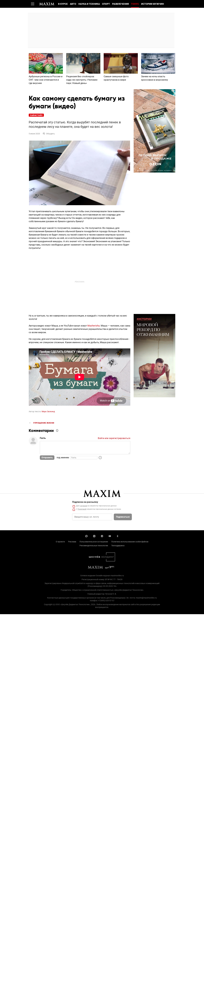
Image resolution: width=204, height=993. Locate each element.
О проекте (60, 542)
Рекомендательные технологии (94, 545)
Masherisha (93, 325)
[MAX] (86, 536)
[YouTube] (110, 536)
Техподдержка (117, 545)
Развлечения (120, 4)
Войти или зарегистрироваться (114, 438)
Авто (73, 4)
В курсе (63, 4)
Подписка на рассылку (85, 502)
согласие (83, 506)
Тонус (135, 4)
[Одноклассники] (117, 536)
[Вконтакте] (94, 536)
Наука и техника (89, 4)
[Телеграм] (102, 536)
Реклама (72, 542)
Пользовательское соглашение (94, 542)
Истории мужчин (152, 4)
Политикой (82, 509)
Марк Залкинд (48, 411)
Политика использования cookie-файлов (129, 542)
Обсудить (50, 134)
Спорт (106, 4)
